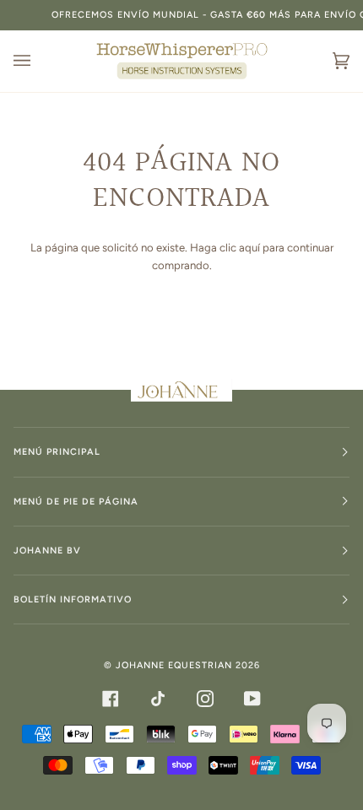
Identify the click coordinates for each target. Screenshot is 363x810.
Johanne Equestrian (174, 665)
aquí (249, 247)
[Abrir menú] (39, 61)
